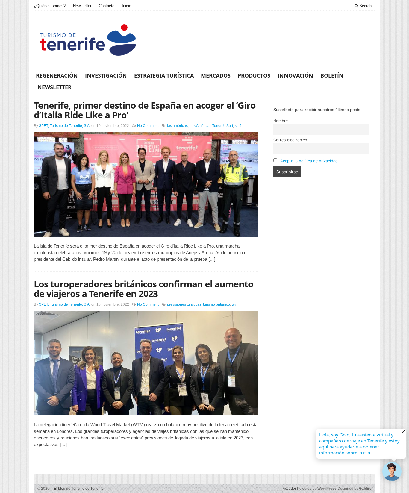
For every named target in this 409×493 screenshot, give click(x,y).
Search (365, 6)
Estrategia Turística (164, 75)
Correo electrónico (290, 140)
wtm (235, 304)
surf (238, 126)
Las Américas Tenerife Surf (211, 126)
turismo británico (216, 304)
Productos (254, 75)
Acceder (289, 488)
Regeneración (57, 75)
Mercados (216, 75)
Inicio (126, 6)
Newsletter (82, 6)
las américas (177, 126)
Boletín (331, 75)
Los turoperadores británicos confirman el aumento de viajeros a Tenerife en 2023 (143, 289)
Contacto (106, 6)
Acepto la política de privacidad (309, 161)
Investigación (106, 75)
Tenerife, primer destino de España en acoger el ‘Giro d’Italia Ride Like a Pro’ (145, 110)
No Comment (148, 126)
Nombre (280, 121)
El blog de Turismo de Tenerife (77, 488)
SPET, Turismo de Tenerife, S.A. (64, 126)
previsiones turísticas (184, 304)
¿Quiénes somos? (50, 6)
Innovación (295, 75)
